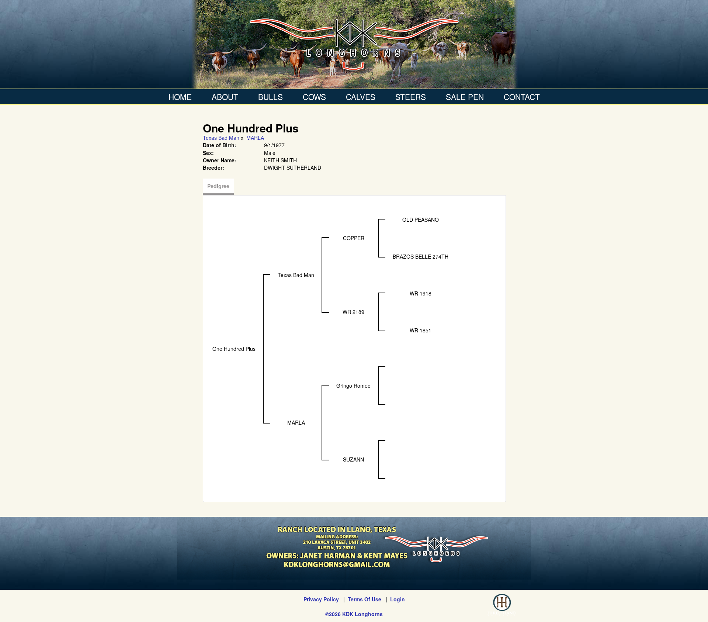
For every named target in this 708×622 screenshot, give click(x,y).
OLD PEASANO (420, 219)
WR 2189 (353, 311)
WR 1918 (420, 293)
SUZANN (353, 459)
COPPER (353, 238)
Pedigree (218, 186)
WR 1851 (420, 330)
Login (397, 599)
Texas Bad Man (221, 137)
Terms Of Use (364, 599)
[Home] (354, 44)
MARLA (255, 137)
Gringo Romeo (353, 385)
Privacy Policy (321, 599)
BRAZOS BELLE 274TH (420, 256)
